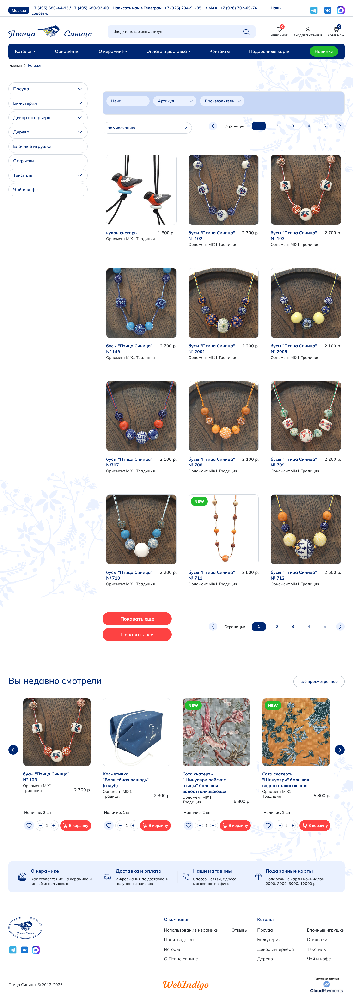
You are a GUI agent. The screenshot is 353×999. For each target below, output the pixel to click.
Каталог (23, 51)
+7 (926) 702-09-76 (238, 8)
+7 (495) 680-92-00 (90, 8)
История (172, 949)
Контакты (219, 51)
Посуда (21, 88)
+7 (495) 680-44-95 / (51, 8)
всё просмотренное (319, 681)
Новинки (324, 51)
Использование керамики (191, 930)
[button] (340, 750)
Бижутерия (25, 103)
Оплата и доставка (166, 51)
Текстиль (22, 175)
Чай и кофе (25, 189)
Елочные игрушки (32, 146)
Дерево (21, 132)
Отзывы (239, 930)
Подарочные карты (270, 51)
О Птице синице (181, 959)
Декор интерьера (31, 117)
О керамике (111, 51)
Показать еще (137, 619)
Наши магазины (212, 871)
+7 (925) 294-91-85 (182, 8)
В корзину (78, 825)
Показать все (137, 634)
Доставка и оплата (139, 871)
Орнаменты (67, 51)
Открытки (23, 160)
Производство (179, 939)
